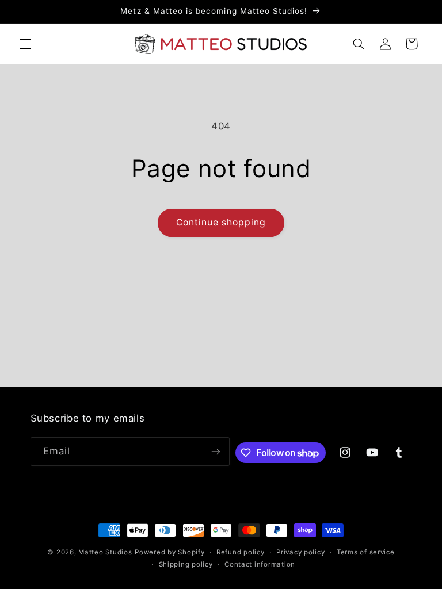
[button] (25, 43)
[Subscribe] (215, 451)
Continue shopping (221, 222)
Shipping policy (186, 564)
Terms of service (366, 552)
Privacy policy (300, 552)
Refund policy (240, 552)
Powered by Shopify (169, 552)
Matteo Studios (105, 552)
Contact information (259, 564)
